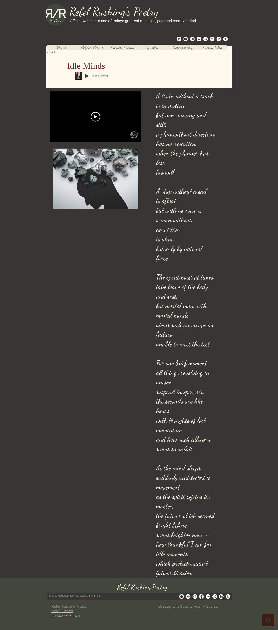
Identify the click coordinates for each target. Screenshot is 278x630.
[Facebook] (199, 39)
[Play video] (95, 116)
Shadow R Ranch (65, 615)
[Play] (87, 76)
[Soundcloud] (205, 39)
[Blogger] (179, 39)
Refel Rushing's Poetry (113, 11)
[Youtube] (185, 39)
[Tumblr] (225, 39)
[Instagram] (192, 39)
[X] (212, 39)
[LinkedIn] (219, 39)
